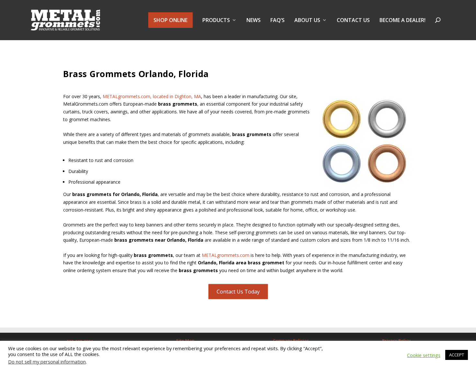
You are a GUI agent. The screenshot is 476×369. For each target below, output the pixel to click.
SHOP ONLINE (170, 20)
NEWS (253, 20)
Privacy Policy (396, 340)
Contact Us (353, 20)
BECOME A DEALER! (402, 20)
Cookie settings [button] (423, 355)
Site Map (185, 340)
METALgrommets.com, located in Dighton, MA (152, 96)
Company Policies (291, 340)
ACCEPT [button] (456, 355)
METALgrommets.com (225, 255)
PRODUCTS (216, 20)
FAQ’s (277, 20)
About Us (307, 20)
